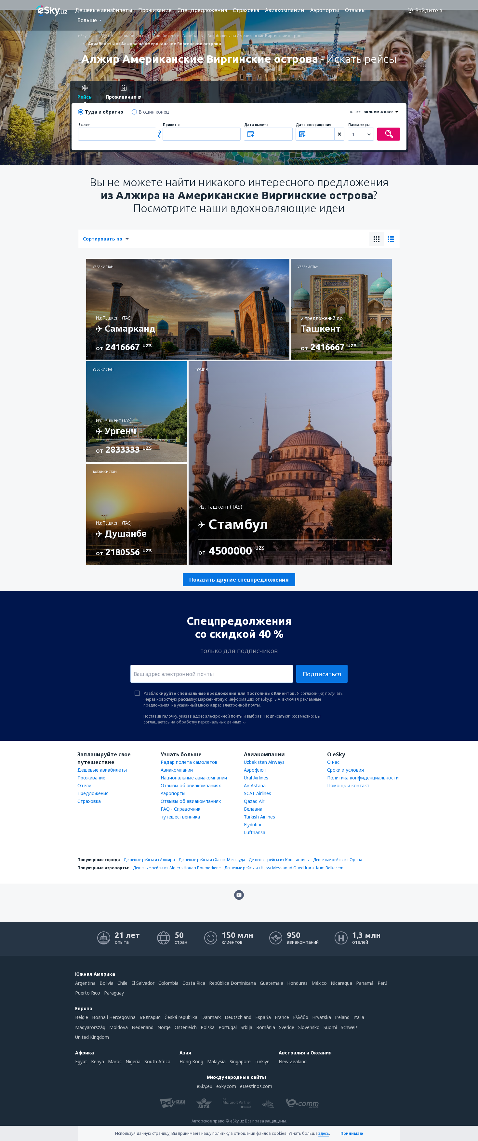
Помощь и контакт (348, 785)
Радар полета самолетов (189, 762)
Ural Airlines (256, 778)
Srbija (246, 1027)
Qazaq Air (254, 801)
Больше (87, 20)
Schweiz (349, 1027)
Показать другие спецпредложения (239, 579)
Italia (358, 1017)
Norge (164, 1027)
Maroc (115, 1061)
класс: (356, 112)
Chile (122, 983)
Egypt (81, 1061)
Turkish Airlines (259, 817)
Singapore (240, 1061)
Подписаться (322, 674)
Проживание (155, 10)
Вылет (84, 125)
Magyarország (90, 1027)
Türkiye (262, 1061)
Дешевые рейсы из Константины (279, 859)
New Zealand (293, 1061)
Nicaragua (341, 983)
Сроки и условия (345, 770)
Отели (84, 785)
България (150, 1017)
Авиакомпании (284, 10)
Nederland (142, 1027)
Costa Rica (193, 983)
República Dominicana (232, 983)
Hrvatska (321, 1017)
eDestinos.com (256, 1086)
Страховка (246, 10)
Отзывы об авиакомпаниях (191, 785)
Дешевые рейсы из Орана (337, 859)
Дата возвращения (313, 125)
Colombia (168, 983)
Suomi (330, 1027)
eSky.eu (204, 1086)
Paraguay (114, 993)
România (265, 1027)
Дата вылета (256, 125)
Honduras (297, 983)
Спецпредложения (202, 10)
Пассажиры (359, 125)
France (282, 1017)
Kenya (97, 1061)
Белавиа (253, 809)
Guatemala (271, 983)
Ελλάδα (300, 1017)
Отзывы (355, 10)
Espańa (263, 1017)
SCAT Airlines (257, 793)
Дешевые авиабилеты (103, 10)
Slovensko (309, 1027)
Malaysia (216, 1061)
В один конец (154, 112)
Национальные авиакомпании (194, 778)
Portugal (228, 1027)
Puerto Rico (87, 993)
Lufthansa (254, 832)
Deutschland (238, 1017)
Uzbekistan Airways (264, 762)
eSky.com (226, 1086)
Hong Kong (191, 1061)
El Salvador (142, 983)
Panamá (365, 983)
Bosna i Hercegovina (114, 1017)
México (319, 983)
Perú (382, 983)
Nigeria (133, 1061)
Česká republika (181, 1017)
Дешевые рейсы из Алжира (149, 859)
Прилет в (171, 125)
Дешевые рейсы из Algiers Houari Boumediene (177, 868)
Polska (208, 1027)
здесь (323, 1133)
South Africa (157, 1061)
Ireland (342, 1017)
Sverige (286, 1027)
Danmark (211, 1017)
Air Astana (255, 785)
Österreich (186, 1027)
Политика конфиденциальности (363, 778)
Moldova (118, 1027)
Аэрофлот (255, 770)
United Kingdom (92, 1037)
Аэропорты (324, 10)
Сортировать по (102, 239)
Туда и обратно (104, 112)
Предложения (93, 793)
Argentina (85, 983)
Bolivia (106, 983)
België (81, 1017)
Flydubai (252, 824)
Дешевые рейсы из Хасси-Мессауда (212, 859)
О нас (333, 762)
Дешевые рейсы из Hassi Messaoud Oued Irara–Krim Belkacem (283, 868)
